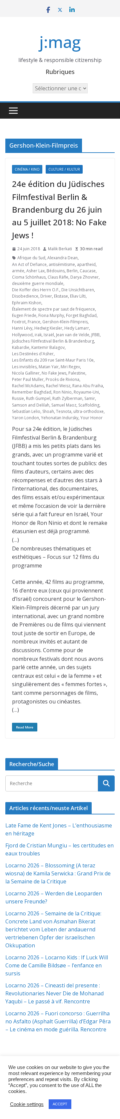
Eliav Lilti (78, 296)
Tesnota (63, 411)
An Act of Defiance (29, 264)
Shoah (48, 411)
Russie (18, 398)
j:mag (60, 42)
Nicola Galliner (26, 373)
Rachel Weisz (58, 386)
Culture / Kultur (64, 169)
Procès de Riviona (62, 379)
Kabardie (20, 347)
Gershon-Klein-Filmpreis (65, 322)
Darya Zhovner (84, 277)
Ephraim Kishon (26, 303)
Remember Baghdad (31, 392)
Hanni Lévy (22, 328)
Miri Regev (70, 367)
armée (18, 271)
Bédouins (56, 271)
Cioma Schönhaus (29, 277)
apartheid (86, 264)
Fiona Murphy (51, 315)
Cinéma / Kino (27, 169)
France (34, 322)
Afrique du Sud (31, 258)
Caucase (88, 271)
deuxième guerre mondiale (37, 283)
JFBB (95, 335)
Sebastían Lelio (26, 411)
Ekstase (61, 296)
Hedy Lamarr (76, 328)
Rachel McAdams (28, 386)
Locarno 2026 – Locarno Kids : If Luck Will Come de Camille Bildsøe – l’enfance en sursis (56, 965)
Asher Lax (35, 271)
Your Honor (91, 418)
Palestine (76, 373)
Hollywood (22, 335)
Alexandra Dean (62, 258)
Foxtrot (19, 322)
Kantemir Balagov (48, 347)
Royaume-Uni (86, 392)
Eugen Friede (24, 315)
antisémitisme (62, 264)
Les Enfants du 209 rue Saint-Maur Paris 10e (53, 360)
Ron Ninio (62, 392)
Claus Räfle (58, 277)
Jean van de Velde (72, 335)
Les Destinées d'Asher (33, 354)
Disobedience (25, 296)
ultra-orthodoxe (88, 411)
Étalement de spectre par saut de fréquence (53, 309)
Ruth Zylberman (67, 398)
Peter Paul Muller (28, 379)
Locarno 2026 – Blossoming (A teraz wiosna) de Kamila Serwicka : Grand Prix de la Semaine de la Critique (58, 873)
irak (38, 335)
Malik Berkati (60, 249)
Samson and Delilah (30, 405)
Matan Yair (49, 367)
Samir (89, 398)
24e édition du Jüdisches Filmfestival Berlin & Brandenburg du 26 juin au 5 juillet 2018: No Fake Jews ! (59, 209)
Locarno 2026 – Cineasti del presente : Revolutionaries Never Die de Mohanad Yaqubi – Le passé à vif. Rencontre (54, 993)
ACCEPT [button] (60, 1104)
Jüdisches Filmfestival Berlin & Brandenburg (53, 341)
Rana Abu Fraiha (87, 386)
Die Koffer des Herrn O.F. (35, 290)
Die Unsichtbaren (77, 290)
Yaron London (25, 418)
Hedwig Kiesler (48, 328)
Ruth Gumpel (38, 398)
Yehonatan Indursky (59, 418)
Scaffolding (88, 405)
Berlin (72, 271)
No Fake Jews (54, 373)
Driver (46, 296)
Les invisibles (24, 367)
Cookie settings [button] (27, 1104)
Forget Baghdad (81, 315)
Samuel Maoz (63, 405)
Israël (49, 335)
